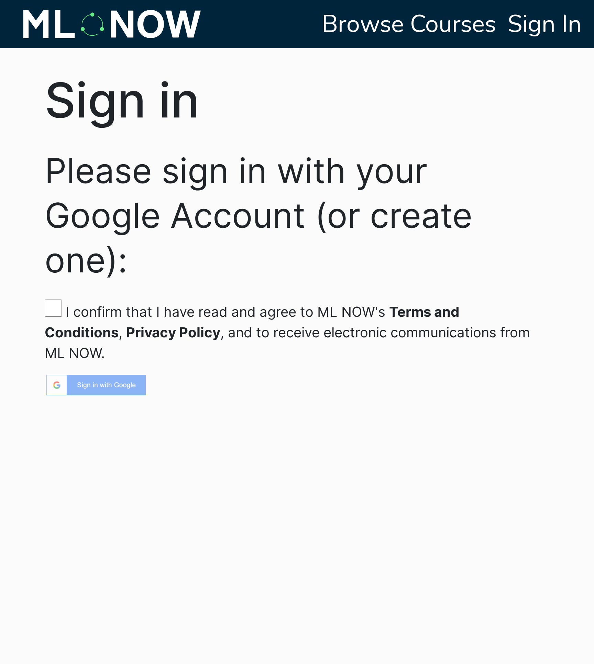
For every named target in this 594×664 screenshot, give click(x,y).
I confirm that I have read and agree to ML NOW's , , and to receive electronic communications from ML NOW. (287, 332)
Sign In (545, 24)
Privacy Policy (173, 332)
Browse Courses (412, 24)
